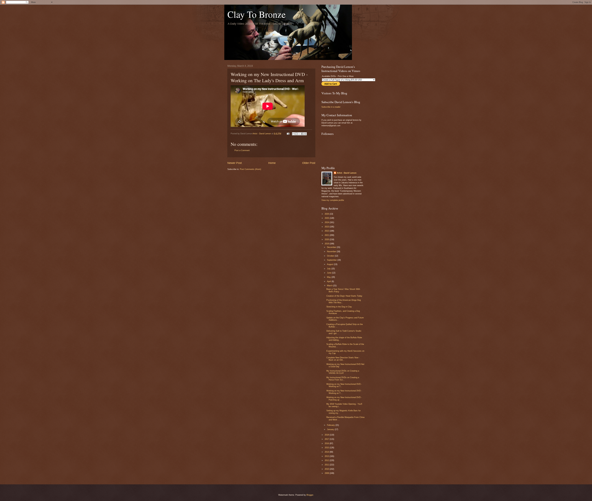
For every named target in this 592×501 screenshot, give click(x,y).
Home (272, 162)
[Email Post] (288, 133)
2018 (327, 435)
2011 (327, 465)
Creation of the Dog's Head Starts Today (344, 296)
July (329, 268)
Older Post (308, 162)
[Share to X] (299, 133)
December (332, 247)
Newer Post (234, 162)
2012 (327, 460)
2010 (327, 469)
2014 (327, 452)
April (329, 281)
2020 (327, 239)
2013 (327, 456)
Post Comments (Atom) (250, 169)
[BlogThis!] (296, 133)
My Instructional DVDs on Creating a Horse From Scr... (342, 378)
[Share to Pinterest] (305, 133)
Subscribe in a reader (330, 107)
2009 (327, 473)
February (331, 425)
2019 (327, 243)
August (330, 264)
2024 (327, 222)
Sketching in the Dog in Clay (339, 307)
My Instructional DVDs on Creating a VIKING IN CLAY (342, 372)
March (330, 285)
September (332, 260)
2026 (327, 214)
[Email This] (293, 133)
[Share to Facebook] (302, 133)
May (329, 277)
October (331, 256)
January (331, 429)
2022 (327, 231)
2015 (327, 447)
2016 (327, 443)
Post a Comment (242, 150)
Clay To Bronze (256, 14)
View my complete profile (332, 200)
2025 (327, 218)
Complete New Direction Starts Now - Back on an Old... (343, 358)
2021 (327, 235)
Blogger (309, 495)
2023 (327, 227)
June (329, 273)
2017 (327, 439)
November (332, 251)
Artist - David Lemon (346, 173)
